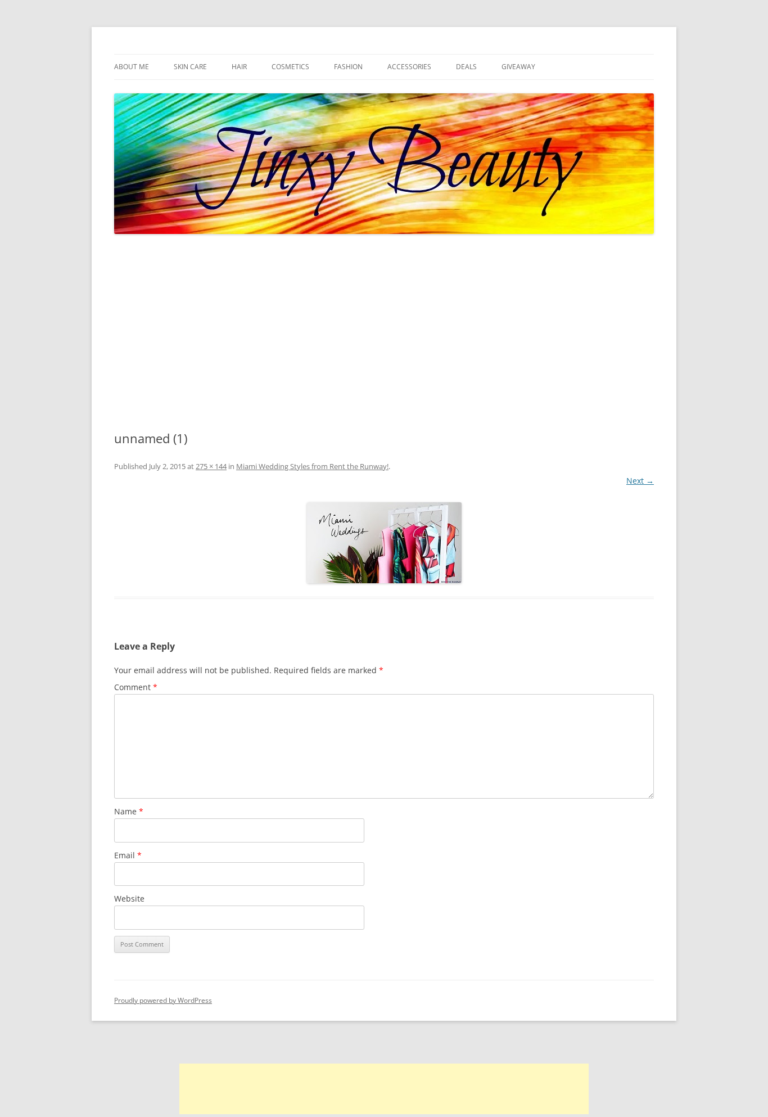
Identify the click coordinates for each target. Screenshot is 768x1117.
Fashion (348, 66)
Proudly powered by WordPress (163, 1000)
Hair (239, 66)
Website (129, 898)
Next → (640, 480)
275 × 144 (211, 466)
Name (128, 811)
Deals (466, 66)
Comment (135, 687)
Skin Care (190, 66)
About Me (131, 66)
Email (128, 855)
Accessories (409, 66)
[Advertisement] (384, 333)
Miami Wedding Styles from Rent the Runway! (312, 466)
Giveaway (518, 66)
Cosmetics (290, 66)
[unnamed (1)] (384, 542)
